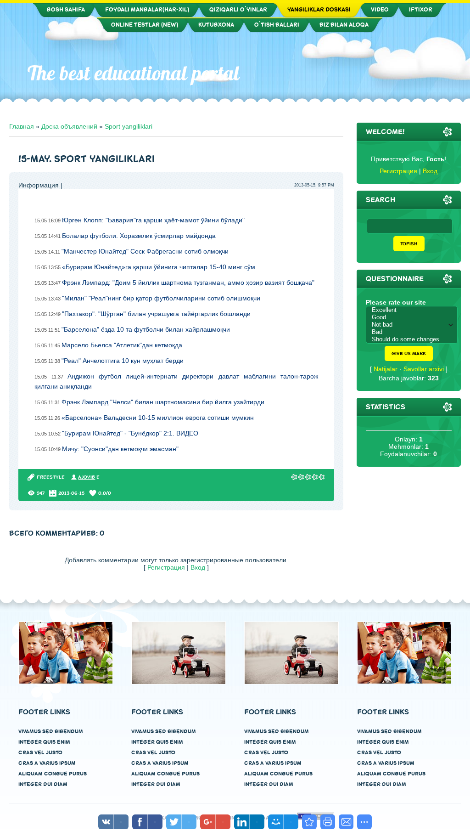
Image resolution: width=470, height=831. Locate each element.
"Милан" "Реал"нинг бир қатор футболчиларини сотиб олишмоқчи (161, 298)
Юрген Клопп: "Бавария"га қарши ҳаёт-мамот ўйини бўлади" (153, 220)
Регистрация (166, 567)
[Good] (414, 317)
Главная (21, 126)
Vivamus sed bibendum (50, 731)
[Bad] (414, 332)
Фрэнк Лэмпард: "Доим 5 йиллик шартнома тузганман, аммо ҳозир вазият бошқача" (188, 282)
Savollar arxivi (423, 369)
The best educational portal (134, 73)
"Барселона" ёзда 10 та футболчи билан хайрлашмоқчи (146, 329)
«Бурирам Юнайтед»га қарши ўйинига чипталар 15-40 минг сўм (158, 267)
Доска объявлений (69, 126)
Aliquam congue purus (52, 773)
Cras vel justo (40, 752)
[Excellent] (414, 310)
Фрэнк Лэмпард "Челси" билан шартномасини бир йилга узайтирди (163, 402)
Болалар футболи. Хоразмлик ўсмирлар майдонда (139, 235)
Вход (197, 567)
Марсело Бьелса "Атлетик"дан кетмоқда (122, 345)
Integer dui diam (42, 784)
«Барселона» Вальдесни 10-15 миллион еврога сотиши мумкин (158, 417)
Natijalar (385, 369)
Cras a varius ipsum (47, 763)
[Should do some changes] (414, 339)
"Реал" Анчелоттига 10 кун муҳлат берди (123, 360)
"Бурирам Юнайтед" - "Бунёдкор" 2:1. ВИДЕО (130, 433)
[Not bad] (414, 324)
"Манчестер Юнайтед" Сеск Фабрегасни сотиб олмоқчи (145, 251)
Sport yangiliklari (128, 126)
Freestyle (51, 477)
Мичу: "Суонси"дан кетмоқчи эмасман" (120, 448)
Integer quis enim (44, 742)
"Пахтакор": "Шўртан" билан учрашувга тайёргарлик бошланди (156, 313)
